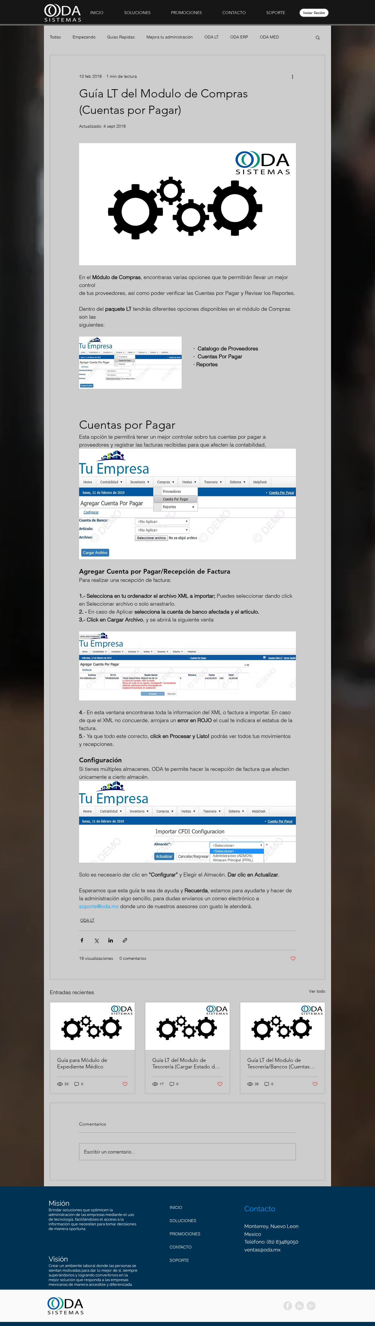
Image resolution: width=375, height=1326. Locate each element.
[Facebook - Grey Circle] (287, 1305)
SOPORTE (179, 1260)
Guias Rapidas (121, 37)
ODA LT (211, 37)
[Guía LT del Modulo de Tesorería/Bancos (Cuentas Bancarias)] (282, 1026)
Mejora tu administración (169, 37)
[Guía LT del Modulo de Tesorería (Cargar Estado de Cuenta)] (187, 1026)
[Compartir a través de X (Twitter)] (96, 940)
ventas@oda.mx (262, 1250)
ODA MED (269, 37)
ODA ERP (239, 37)
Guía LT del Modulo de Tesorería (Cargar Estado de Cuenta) (185, 1063)
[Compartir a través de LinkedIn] (110, 940)
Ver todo (317, 991)
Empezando (84, 37)
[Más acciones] (292, 76)
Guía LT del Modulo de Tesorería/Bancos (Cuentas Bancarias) (278, 1063)
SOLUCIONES (183, 1220)
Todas (55, 37)
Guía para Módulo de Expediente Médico (82, 1063)
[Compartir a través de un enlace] (125, 940)
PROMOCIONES (185, 1234)
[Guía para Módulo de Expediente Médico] (92, 1026)
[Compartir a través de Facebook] (82, 940)
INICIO (176, 1207)
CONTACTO (181, 1247)
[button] (137, 12)
